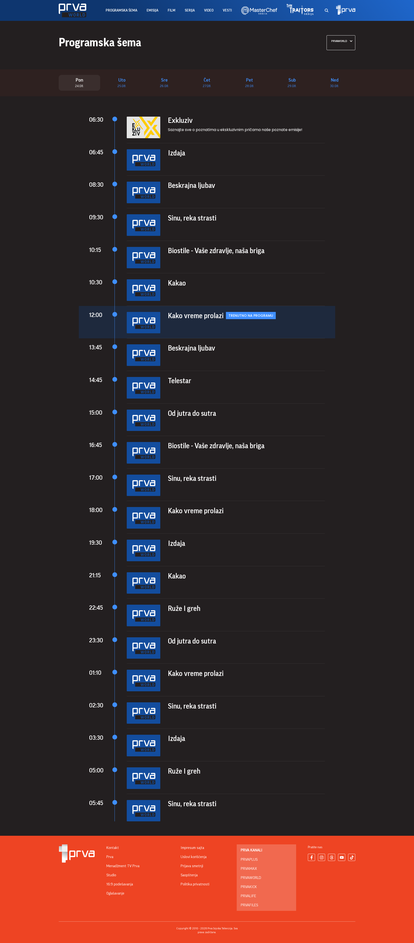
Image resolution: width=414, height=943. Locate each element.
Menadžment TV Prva (122, 866)
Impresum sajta (192, 848)
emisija (152, 10)
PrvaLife (248, 896)
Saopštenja (189, 875)
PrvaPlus (249, 859)
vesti (227, 10)
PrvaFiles (249, 905)
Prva (109, 857)
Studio (111, 875)
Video (208, 10)
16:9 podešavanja (119, 884)
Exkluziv (180, 120)
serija (190, 10)
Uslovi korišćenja (194, 857)
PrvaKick (249, 887)
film (171, 10)
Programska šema (121, 10)
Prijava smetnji (192, 866)
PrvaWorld (251, 878)
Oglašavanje (115, 893)
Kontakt (112, 848)
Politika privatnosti (195, 884)
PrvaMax (249, 869)
